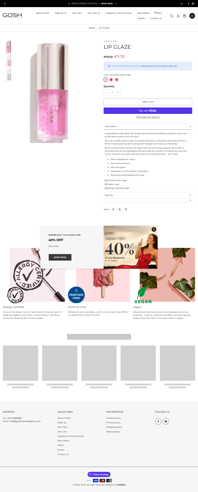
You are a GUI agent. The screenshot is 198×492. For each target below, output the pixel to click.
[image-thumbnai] (9, 46)
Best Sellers (63, 440)
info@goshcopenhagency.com (25, 421)
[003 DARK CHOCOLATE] (117, 80)
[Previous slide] (5, 3)
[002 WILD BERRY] (111, 80)
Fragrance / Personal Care (71, 436)
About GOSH (64, 418)
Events (61, 449)
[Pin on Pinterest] (126, 209)
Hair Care (62, 431)
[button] (148, 101)
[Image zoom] (55, 91)
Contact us (63, 454)
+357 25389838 (14, 418)
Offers (61, 445)
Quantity (109, 86)
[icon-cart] (184, 16)
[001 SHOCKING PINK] (106, 80)
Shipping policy (114, 427)
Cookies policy (113, 418)
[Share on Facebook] (113, 209)
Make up (62, 422)
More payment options (148, 117)
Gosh (83, 484)
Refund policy (113, 431)
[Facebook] (188, 3)
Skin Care (62, 427)
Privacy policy (113, 422)
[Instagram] (193, 3)
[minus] (107, 92)
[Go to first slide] (181, 3)
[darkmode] (192, 16)
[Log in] (178, 16)
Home (92, 28)
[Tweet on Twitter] (119, 209)
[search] (171, 16)
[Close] (154, 229)
